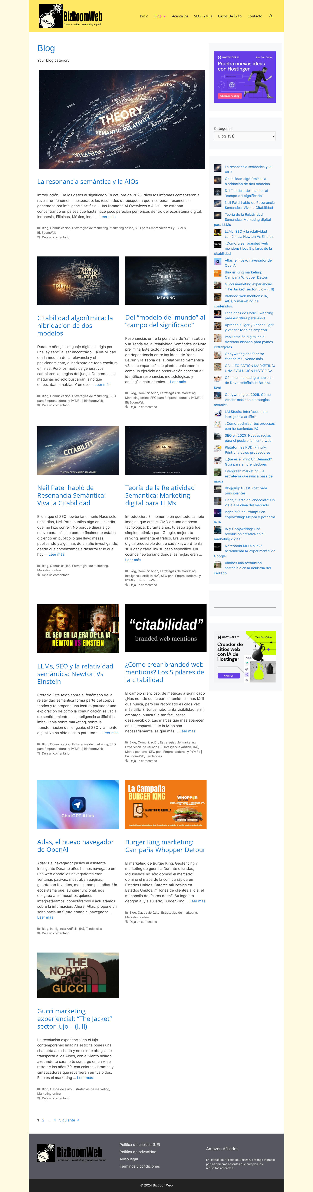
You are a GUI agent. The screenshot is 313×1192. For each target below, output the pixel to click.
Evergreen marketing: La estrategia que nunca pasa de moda (243, 476)
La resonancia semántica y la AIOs (87, 181)
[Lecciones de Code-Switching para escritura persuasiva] (217, 314)
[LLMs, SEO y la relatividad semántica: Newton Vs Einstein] (217, 233)
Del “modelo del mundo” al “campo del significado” (165, 321)
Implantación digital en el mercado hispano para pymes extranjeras (243, 342)
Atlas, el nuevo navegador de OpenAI (75, 845)
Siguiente (69, 1120)
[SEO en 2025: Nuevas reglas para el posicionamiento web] (217, 437)
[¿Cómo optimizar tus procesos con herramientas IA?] (217, 425)
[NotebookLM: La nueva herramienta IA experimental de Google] (217, 547)
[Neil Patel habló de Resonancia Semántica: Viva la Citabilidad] (217, 204)
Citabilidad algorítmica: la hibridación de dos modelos (75, 325)
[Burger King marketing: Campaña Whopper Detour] (217, 274)
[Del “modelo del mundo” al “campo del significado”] (217, 192)
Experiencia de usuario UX (143, 747)
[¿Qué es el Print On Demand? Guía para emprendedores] (217, 461)
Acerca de (180, 16)
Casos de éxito (230, 16)
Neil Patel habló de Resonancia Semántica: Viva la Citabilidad (71, 495)
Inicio (144, 16)
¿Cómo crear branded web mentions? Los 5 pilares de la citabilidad (164, 672)
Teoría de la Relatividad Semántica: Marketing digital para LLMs (160, 495)
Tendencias (154, 756)
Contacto (255, 16)
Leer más (108, 217)
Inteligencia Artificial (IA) (142, 576)
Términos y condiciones (140, 1166)
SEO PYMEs (203, 16)
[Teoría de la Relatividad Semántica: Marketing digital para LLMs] (217, 216)
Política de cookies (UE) (140, 1144)
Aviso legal (129, 1159)
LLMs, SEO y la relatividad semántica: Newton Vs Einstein (75, 674)
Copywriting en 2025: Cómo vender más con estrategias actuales (242, 399)
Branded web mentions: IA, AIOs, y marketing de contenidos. (241, 301)
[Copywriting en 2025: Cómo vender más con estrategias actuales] (217, 396)
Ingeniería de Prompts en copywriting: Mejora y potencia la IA (244, 517)
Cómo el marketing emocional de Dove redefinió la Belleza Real (243, 382)
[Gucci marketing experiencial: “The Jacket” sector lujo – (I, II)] (217, 286)
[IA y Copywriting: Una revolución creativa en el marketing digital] (217, 530)
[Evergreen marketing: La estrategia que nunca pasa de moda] (217, 473)
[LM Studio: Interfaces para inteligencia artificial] (217, 413)
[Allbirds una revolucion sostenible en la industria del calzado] (217, 564)
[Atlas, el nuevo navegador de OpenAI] (217, 262)
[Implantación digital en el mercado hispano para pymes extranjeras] (217, 338)
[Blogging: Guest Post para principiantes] (217, 490)
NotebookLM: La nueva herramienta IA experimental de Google (244, 551)
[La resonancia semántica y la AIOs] (217, 168)
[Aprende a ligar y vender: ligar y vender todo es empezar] (217, 326)
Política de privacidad (138, 1152)
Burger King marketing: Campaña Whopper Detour (165, 846)
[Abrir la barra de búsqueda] (270, 16)
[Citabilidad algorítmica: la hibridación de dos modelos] (217, 180)
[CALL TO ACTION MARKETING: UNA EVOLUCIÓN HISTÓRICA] (217, 367)
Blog (157, 16)
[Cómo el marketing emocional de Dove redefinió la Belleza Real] (217, 379)
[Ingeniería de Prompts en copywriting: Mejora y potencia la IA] (217, 513)
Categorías (223, 128)
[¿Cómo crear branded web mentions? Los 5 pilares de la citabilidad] (217, 245)
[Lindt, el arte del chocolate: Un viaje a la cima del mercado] (217, 501)
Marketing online (121, 228)
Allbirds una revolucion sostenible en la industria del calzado (242, 568)
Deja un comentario (55, 237)
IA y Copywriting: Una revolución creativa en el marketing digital (239, 534)
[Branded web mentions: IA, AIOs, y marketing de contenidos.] (217, 297)
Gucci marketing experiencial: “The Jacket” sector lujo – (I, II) (74, 1019)
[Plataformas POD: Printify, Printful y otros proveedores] (217, 449)
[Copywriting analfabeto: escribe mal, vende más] (217, 355)
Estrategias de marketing (90, 228)
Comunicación (60, 228)
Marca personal (136, 751)
